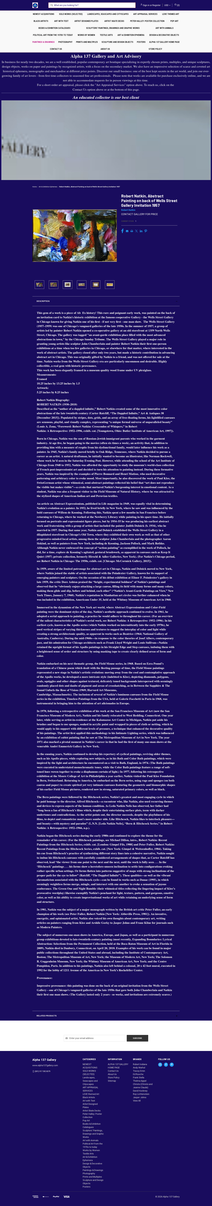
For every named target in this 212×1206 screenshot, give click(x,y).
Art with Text (61, 21)
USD (166, 5)
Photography (65, 42)
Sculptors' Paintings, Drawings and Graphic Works (113, 28)
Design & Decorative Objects (164, 35)
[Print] (132, 231)
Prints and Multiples (87, 42)
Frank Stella (138, 1077)
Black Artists (41, 21)
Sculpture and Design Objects (117, 42)
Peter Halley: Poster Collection (147, 21)
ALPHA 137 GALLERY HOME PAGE (164, 42)
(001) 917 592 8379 (42, 1071)
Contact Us (56, 49)
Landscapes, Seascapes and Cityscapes (108, 14)
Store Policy (155, 49)
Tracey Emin (139, 1071)
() (178, 5)
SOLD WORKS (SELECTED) (71, 14)
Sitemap (112, 1081)
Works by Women (86, 35)
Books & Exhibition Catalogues (54, 28)
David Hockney (140, 1090)
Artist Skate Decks (114, 21)
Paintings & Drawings (43, 42)
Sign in (146, 5)
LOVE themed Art (170, 14)
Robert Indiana (140, 1064)
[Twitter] (136, 231)
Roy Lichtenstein (141, 1094)
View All (137, 1100)
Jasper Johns (139, 1097)
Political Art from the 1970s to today (53, 35)
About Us (105, 49)
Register (156, 5)
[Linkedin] (141, 231)
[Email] (127, 231)
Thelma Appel (139, 1081)
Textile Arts (106, 35)
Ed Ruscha (138, 1074)
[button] (106, 301)
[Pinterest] (146, 231)
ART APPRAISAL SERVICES (145, 14)
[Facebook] (122, 231)
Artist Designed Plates (86, 21)
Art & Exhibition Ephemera (131, 35)
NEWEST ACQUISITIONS (43, 14)
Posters (141, 42)
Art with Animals (164, 28)
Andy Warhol (139, 1067)
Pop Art (174, 21)
